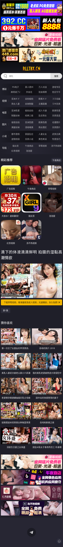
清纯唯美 (29, 127)
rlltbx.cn (31, 69)
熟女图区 (43, 127)
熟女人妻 (15, 103)
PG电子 (15, 87)
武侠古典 (56, 134)
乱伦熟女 (43, 115)
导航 (4, 148)
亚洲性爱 (15, 110)
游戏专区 (56, 87)
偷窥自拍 (15, 122)
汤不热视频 (56, 145)
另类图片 (56, 127)
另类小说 (29, 139)
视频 (4, 100)
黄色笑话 (43, 139)
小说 (4, 136)
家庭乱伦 (29, 134)
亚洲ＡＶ (15, 98)
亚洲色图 (29, 122)
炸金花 (29, 92)
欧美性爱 (56, 110)
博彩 (4, 89)
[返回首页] (59, 541)
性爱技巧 (56, 139)
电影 (4, 112)
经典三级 (29, 115)
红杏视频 (15, 150)
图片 (4, 124)
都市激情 (15, 134)
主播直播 (43, 103)
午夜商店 (29, 145)
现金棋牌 (43, 92)
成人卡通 (43, 110)
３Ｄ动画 (56, 98)
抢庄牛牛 (56, 92)
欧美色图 (43, 122)
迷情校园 (15, 139)
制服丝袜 (15, 115)
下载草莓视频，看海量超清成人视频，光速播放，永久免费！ (31, 302)
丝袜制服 (29, 103)
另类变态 (56, 115)
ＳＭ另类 (56, 103)
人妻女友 (43, 134)
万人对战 (43, 87)
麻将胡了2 (15, 92)
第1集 (5, 310)
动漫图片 (56, 122)
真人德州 (29, 87)
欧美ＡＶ (43, 98)
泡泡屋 (29, 150)
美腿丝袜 (15, 127)
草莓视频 (43, 145)
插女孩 (15, 145)
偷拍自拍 (29, 110)
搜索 (56, 76)
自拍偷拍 (29, 98)
